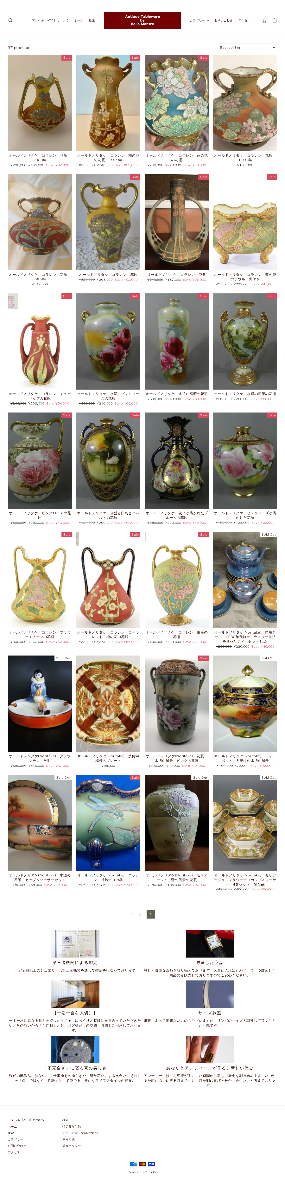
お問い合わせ (223, 20)
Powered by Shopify (142, 1172)
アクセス (244, 20)
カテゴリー (198, 20)
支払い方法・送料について (80, 1133)
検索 (92, 20)
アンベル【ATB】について (50, 20)
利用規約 (68, 1139)
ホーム (78, 20)
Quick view (40, 146)
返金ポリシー (71, 1146)
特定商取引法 (71, 1126)
